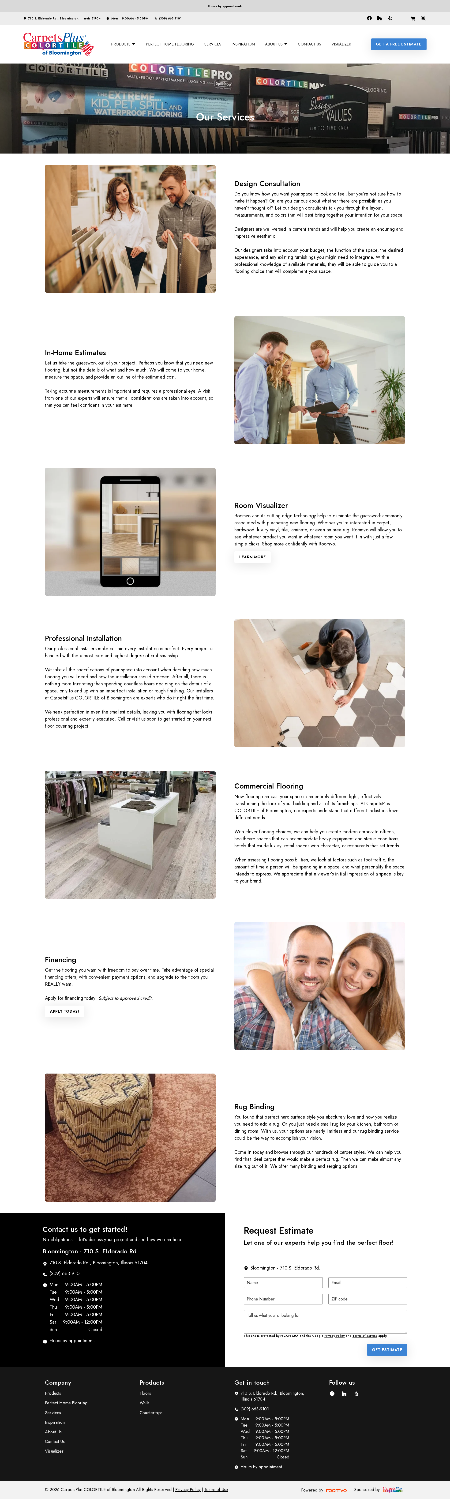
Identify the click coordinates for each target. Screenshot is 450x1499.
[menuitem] (123, 44)
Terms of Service (364, 1336)
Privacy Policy (334, 1336)
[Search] (423, 19)
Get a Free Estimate (399, 44)
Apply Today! (64, 1011)
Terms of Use (216, 1490)
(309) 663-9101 (170, 18)
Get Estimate (387, 1349)
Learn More (252, 557)
